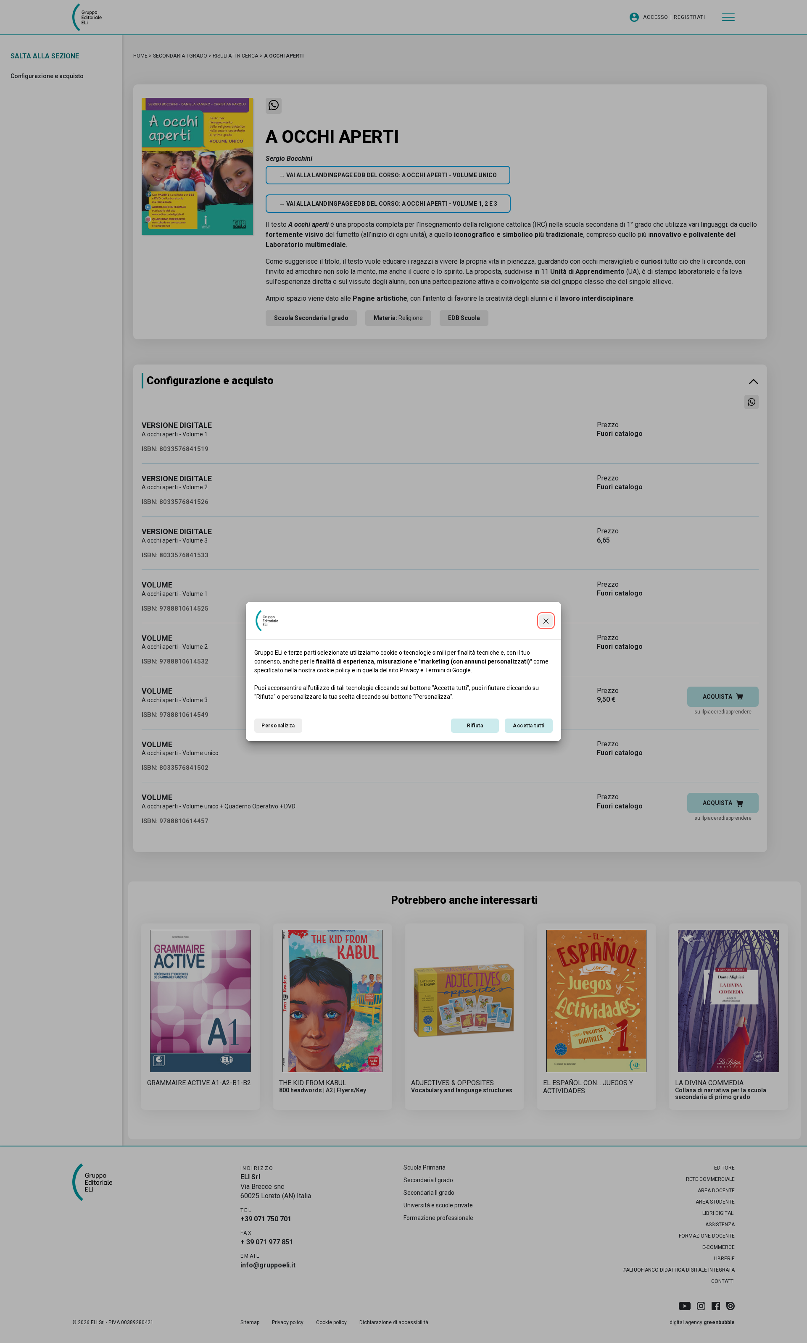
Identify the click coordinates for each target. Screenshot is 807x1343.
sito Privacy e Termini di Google (430, 670)
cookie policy (334, 670)
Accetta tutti (528, 726)
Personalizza (278, 726)
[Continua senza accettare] (546, 620)
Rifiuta (475, 726)
